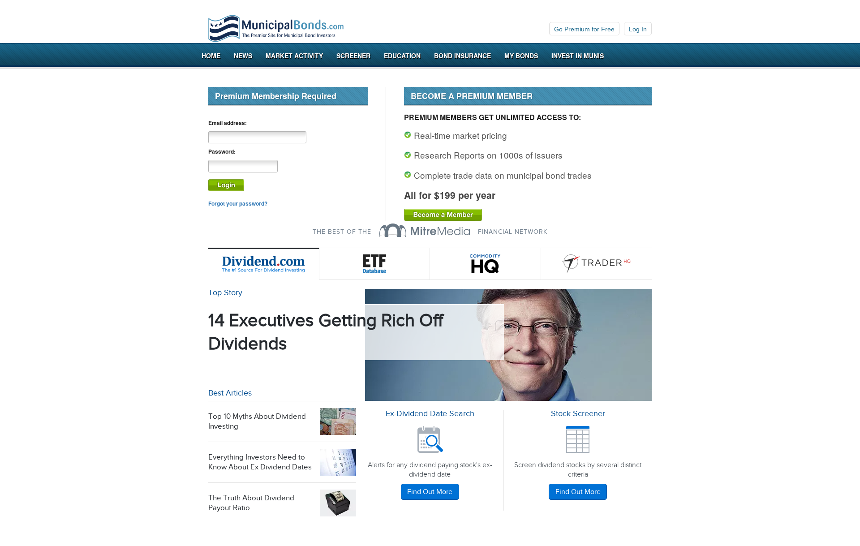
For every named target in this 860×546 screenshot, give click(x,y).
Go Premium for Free (584, 29)
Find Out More (429, 492)
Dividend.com (263, 264)
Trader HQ (596, 264)
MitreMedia (424, 230)
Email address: (227, 123)
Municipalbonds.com (276, 28)
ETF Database (374, 264)
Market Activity (294, 55)
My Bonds (521, 55)
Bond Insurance (462, 55)
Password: (222, 151)
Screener (353, 55)
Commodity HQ (485, 264)
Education (402, 55)
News (243, 55)
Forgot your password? (237, 203)
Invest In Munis (577, 55)
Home (211, 55)
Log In (638, 29)
